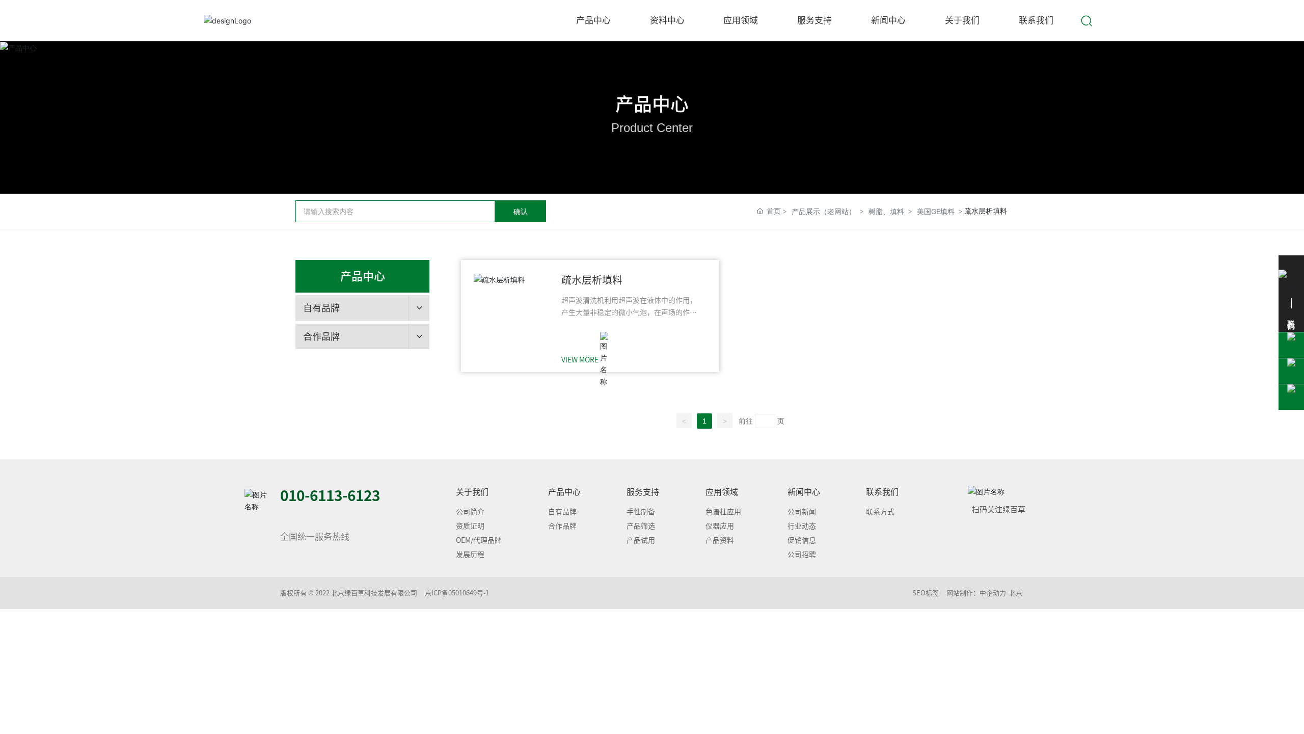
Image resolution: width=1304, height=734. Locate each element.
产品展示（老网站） (824, 211)
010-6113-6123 (330, 495)
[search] (1086, 19)
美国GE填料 (936, 211)
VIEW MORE (580, 359)
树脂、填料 (886, 211)
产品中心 (652, 104)
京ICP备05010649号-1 (457, 593)
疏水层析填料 (591, 280)
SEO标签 (925, 593)
